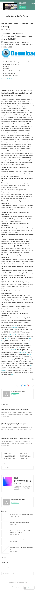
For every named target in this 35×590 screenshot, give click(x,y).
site (20, 348)
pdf (29, 343)
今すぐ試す (22, 7)
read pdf (7, 339)
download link (12, 350)
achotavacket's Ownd (17, 16)
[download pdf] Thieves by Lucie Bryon (13, 424)
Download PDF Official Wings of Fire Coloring (15, 409)
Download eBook (6, 79)
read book (14, 327)
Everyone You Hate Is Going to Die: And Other (21, 539)
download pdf (12, 334)
